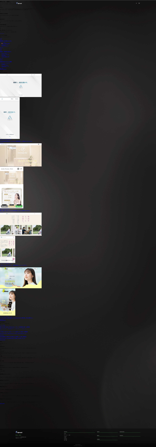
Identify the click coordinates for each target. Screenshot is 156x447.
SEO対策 (65, 437)
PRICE (98, 435)
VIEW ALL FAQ (2, 403)
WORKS (98, 439)
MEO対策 (65, 436)
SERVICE (65, 431)
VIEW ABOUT (2, 33)
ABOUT (98, 431)
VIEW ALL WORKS (3, 320)
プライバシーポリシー (78, 444)
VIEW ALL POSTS (2, 339)
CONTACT (121, 435)
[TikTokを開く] (136, 3)
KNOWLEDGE (122, 431)
